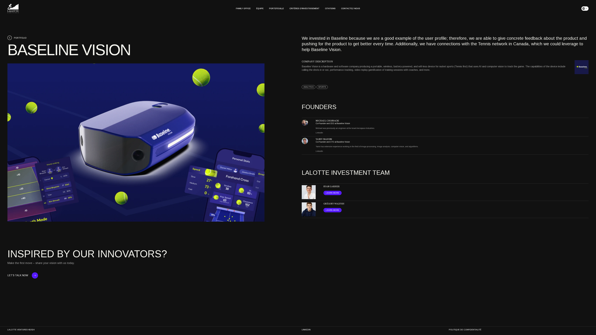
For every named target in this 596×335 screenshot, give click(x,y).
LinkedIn (319, 133)
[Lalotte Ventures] (13, 8)
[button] (585, 8)
